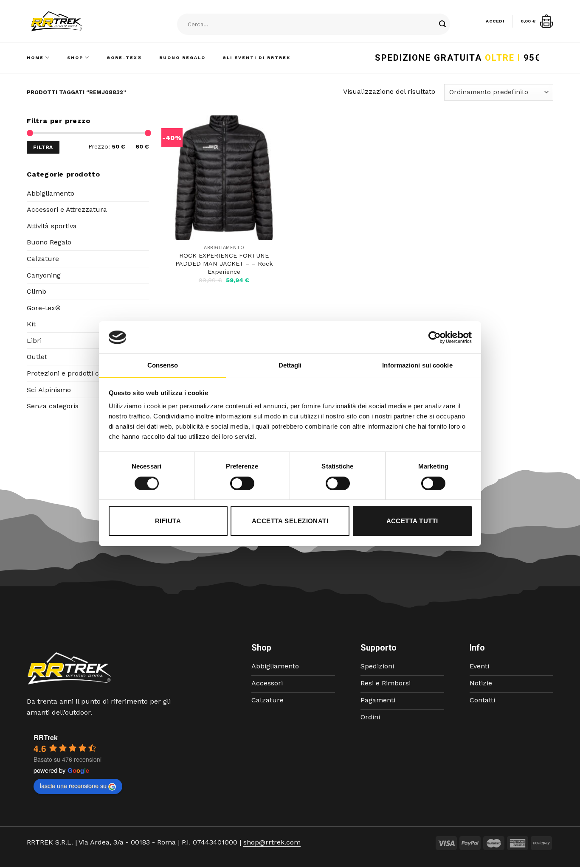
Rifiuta (168, 521)
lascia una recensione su (73, 785)
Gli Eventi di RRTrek (256, 57)
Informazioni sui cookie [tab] (417, 365)
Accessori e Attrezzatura (67, 209)
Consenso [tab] (162, 365)
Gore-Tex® (124, 57)
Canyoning (44, 275)
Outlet (37, 357)
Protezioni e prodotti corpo (70, 373)
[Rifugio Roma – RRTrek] (78, 21)
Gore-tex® (44, 308)
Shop (75, 57)
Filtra (43, 147)
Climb (36, 291)
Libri (34, 341)
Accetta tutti (412, 521)
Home (35, 57)
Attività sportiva (52, 226)
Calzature (43, 259)
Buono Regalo (182, 57)
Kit (31, 324)
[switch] (242, 483)
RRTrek (46, 737)
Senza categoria (53, 406)
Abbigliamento (50, 193)
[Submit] (442, 24)
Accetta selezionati (290, 521)
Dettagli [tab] (290, 365)
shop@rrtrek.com (272, 842)
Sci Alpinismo (49, 390)
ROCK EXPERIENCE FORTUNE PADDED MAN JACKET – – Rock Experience (224, 263)
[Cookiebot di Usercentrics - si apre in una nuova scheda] (434, 337)
